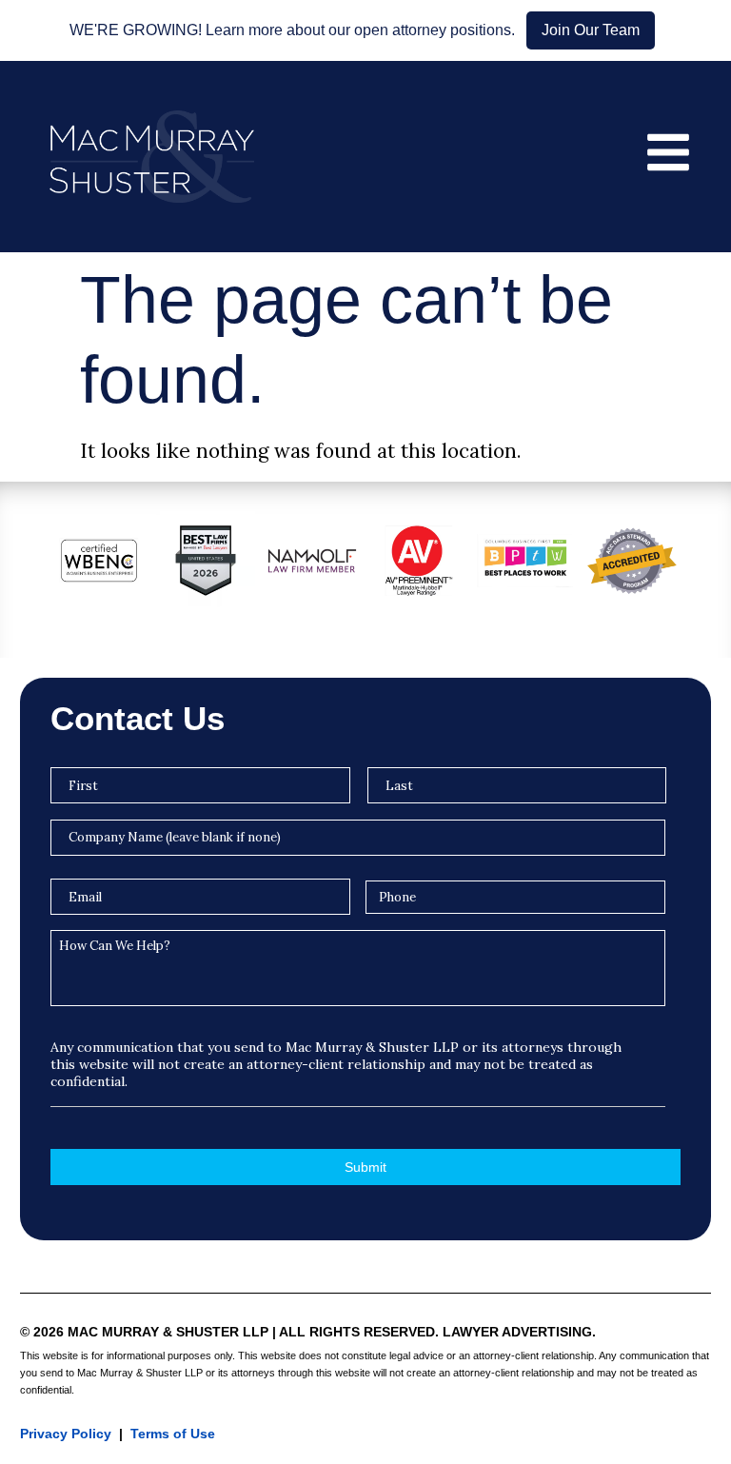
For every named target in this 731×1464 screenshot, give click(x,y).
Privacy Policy (65, 1433)
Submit (365, 1167)
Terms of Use (172, 1433)
